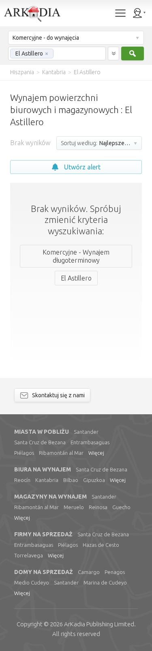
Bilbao (70, 480)
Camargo (89, 572)
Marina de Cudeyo (105, 582)
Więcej (96, 453)
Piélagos (24, 453)
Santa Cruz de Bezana (40, 442)
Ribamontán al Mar (61, 453)
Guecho (121, 507)
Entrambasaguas (90, 442)
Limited (99, 624)
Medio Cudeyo (31, 582)
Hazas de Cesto (101, 545)
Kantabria (46, 480)
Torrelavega (28, 555)
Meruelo (74, 507)
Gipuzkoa (94, 480)
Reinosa (98, 507)
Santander (86, 432)
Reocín (22, 480)
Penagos (115, 572)
